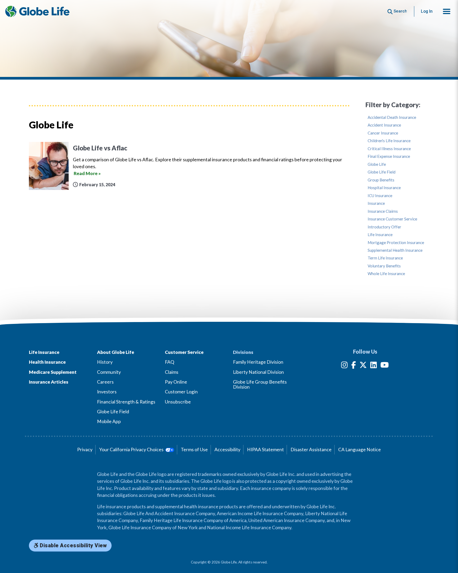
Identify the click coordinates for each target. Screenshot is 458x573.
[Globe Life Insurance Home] (37, 11)
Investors (107, 391)
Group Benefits (381, 180)
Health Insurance (47, 362)
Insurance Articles (48, 382)
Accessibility (227, 449)
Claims (171, 372)
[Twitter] (363, 366)
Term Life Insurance (385, 258)
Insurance (376, 203)
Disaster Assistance (311, 449)
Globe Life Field (381, 172)
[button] (447, 11)
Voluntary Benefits (384, 266)
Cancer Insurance (383, 133)
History (105, 362)
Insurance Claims (383, 211)
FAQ (169, 362)
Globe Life (377, 164)
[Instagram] (344, 366)
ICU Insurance (380, 195)
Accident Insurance (384, 125)
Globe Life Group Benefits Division (260, 384)
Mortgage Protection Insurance (396, 242)
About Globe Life (115, 352)
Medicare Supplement (53, 372)
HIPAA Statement (265, 449)
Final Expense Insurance (389, 156)
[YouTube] (384, 366)
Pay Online (176, 382)
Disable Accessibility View (72, 545)
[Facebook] (353, 366)
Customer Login (181, 391)
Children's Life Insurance (389, 140)
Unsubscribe (178, 402)
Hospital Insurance (384, 187)
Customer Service (184, 352)
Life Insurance (380, 234)
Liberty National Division (258, 372)
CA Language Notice (359, 449)
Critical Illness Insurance (389, 148)
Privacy (85, 449)
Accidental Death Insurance (392, 117)
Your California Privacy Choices (131, 449)
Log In (427, 11)
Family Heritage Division (258, 362)
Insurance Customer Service (392, 219)
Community (109, 372)
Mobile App (109, 421)
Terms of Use (194, 449)
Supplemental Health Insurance (395, 250)
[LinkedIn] (373, 366)
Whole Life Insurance (386, 273)
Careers (105, 382)
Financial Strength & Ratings (126, 402)
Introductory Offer (384, 227)
